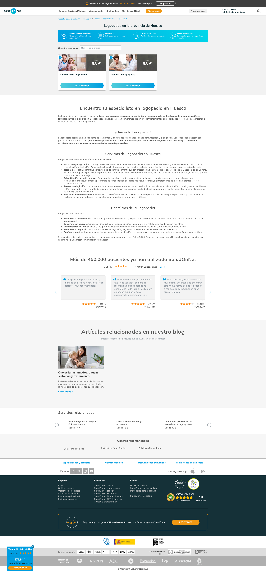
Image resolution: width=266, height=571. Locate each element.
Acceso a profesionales (105, 501)
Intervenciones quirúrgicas (152, 462)
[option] (133, 292)
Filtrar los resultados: (68, 48)
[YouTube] (91, 471)
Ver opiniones (20, 567)
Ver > (162, 267)
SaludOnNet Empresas (105, 493)
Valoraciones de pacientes (189, 462)
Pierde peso (154, 11)
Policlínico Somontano (150, 448)
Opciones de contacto (69, 490)
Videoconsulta (96, 11)
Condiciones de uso (68, 493)
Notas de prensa (138, 485)
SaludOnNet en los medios (143, 488)
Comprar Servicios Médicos (72, 11)
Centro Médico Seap (74, 448)
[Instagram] (85, 471)
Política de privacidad (69, 496)
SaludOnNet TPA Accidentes (108, 496)
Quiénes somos (66, 488)
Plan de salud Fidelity (132, 11)
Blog (60, 485)
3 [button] (138, 316)
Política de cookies (67, 499)
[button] (57, 292)
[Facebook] (73, 471)
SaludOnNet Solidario (141, 496)
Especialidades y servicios (76, 462)
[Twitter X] (79, 471)
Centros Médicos (114, 462)
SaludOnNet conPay (104, 490)
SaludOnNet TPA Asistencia (108, 499)
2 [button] (134, 316)
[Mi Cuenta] (259, 11)
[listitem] (82, 72)
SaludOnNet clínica (103, 485)
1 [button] (130, 316)
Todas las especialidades (68, 19)
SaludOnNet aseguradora (107, 488)
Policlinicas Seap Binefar (113, 448)
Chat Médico (112, 11)
